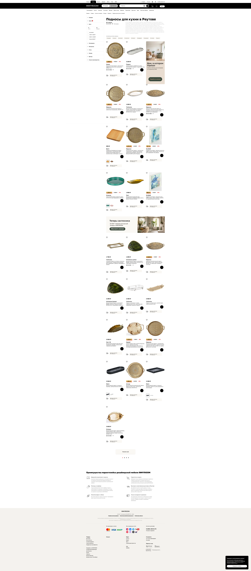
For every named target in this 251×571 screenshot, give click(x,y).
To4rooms (129, 107)
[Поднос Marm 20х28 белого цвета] (151, 395)
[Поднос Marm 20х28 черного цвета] (147, 395)
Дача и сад (116, 10)
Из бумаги (133, 38)
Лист (127, 195)
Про (112, 1)
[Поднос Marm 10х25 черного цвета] (107, 394)
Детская (134, 10)
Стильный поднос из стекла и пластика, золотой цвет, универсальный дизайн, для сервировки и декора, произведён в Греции (115, 263)
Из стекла (152, 38)
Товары (93, 1)
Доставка (88, 538)
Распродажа (89, 10)
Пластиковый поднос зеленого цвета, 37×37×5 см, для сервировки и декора (114, 197)
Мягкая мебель (144, 10)
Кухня (95, 10)
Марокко (108, 107)
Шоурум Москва (89, 555)
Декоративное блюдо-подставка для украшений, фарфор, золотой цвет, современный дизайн (114, 344)
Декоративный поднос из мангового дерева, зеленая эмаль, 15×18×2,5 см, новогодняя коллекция (134, 262)
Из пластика (127, 38)
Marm (107, 384)
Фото (108, 1)
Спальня (100, 10)
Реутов (148, 1)
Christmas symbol (131, 259)
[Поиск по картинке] (144, 6)
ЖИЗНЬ (127, 547)
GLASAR (148, 149)
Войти (162, 6)
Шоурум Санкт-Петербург (91, 557)
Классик (108, 195)
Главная (88, 1)
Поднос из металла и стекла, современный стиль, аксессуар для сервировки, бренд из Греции (134, 304)
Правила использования (113, 515)
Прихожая (127, 10)
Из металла (120, 38)
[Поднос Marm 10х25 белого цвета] (111, 394)
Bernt (107, 149)
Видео (127, 540)
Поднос (128, 64)
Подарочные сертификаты (92, 544)
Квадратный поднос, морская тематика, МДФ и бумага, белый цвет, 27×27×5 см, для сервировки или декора (155, 151)
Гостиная (105, 10)
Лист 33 (108, 342)
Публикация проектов (131, 543)
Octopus (108, 429)
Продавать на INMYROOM (91, 547)
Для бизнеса (89, 551)
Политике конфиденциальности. (236, 562)
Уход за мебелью (89, 543)
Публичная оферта (139, 515)
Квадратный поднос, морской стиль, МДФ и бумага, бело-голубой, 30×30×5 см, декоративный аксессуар (154, 198)
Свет (138, 10)
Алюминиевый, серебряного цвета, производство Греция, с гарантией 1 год (135, 66)
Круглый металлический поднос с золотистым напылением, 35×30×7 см (114, 109)
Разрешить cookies (237, 566)
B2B (116, 1)
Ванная (110, 10)
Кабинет (122, 10)
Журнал (103, 1)
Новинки (88, 554)
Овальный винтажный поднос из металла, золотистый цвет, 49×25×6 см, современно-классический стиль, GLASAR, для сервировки (155, 110)
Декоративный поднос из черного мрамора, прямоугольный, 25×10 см (114, 386)
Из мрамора (146, 38)
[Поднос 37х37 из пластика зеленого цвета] (107, 205)
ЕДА (127, 546)
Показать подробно (150, 530)
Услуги (98, 1)
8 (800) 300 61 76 (161, 1)
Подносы (157, 38)
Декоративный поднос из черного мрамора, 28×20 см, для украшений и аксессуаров (154, 386)
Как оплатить (89, 540)
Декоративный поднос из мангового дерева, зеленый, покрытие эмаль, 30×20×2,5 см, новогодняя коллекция (114, 304)
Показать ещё (125, 451)
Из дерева (109, 38)
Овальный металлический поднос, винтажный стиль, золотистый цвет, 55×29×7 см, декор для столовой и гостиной (154, 263)
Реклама (148, 540)
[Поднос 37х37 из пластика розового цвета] (111, 205)
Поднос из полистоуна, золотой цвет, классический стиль (154, 303)
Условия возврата (90, 541)
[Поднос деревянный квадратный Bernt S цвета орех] (111, 161)
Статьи (127, 538)
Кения (108, 64)
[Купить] (122, 71)
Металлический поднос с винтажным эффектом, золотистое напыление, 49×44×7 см (114, 67)
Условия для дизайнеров (91, 549)
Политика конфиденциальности (126, 515)
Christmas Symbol (111, 301)
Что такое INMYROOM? (151, 538)
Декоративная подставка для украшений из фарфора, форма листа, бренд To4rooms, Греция (135, 198)
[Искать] (147, 6)
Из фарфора (139, 38)
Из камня (114, 38)
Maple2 (128, 342)
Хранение (151, 10)
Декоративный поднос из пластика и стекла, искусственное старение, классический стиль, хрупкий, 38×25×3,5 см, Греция (134, 110)
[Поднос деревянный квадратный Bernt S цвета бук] (107, 161)
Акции (87, 552)
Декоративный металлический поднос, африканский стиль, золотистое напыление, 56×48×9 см (135, 386)
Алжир (128, 384)
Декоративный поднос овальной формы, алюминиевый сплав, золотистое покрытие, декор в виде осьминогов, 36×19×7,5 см (115, 432)
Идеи (127, 537)
